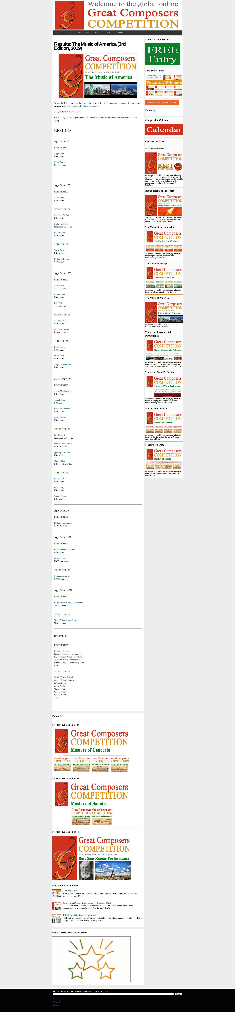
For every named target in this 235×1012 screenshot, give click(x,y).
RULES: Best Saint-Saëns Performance (79, 914)
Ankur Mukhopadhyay (63, 391)
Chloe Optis (59, 162)
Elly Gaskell (59, 434)
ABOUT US (58, 998)
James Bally (59, 487)
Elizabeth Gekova (61, 329)
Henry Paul (59, 478)
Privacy (56, 1005)
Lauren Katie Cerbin (63, 443)
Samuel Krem (60, 496)
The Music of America (88, 105)
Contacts (57, 1001)
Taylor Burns (59, 250)
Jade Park (58, 303)
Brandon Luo (59, 294)
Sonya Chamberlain (62, 364)
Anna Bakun (59, 399)
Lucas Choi (59, 355)
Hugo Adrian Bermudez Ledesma (68, 602)
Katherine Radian (61, 258)
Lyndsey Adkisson (62, 452)
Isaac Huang (59, 232)
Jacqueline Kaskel (62, 408)
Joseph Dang (59, 346)
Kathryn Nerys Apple (63, 522)
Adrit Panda (59, 285)
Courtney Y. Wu (61, 320)
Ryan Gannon (60, 417)
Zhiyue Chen (59, 558)
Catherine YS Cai (61, 215)
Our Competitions (70, 890)
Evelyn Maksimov (62, 223)
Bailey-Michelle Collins (64, 549)
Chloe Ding (59, 197)
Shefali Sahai (59, 461)
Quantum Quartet (61, 651)
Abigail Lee (59, 153)
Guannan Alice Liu (62, 575)
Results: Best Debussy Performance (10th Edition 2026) (87, 902)
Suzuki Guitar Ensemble (64, 677)
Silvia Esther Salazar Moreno (66, 620)
